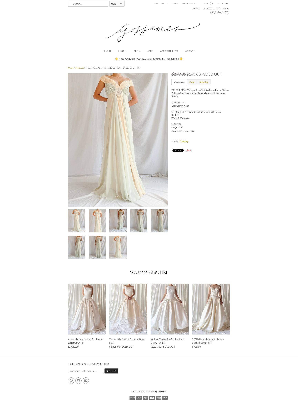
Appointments (211, 8)
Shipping (204, 82)
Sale (225, 8)
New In (175, 3)
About (196, 8)
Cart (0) (208, 3)
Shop (165, 3)
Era (156, 3)
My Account (189, 3)
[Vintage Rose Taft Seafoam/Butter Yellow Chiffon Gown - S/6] (76, 221)
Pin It (188, 150)
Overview (179, 82)
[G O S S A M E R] (149, 29)
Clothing (184, 141)
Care (191, 82)
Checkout (222, 3)
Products (79, 68)
